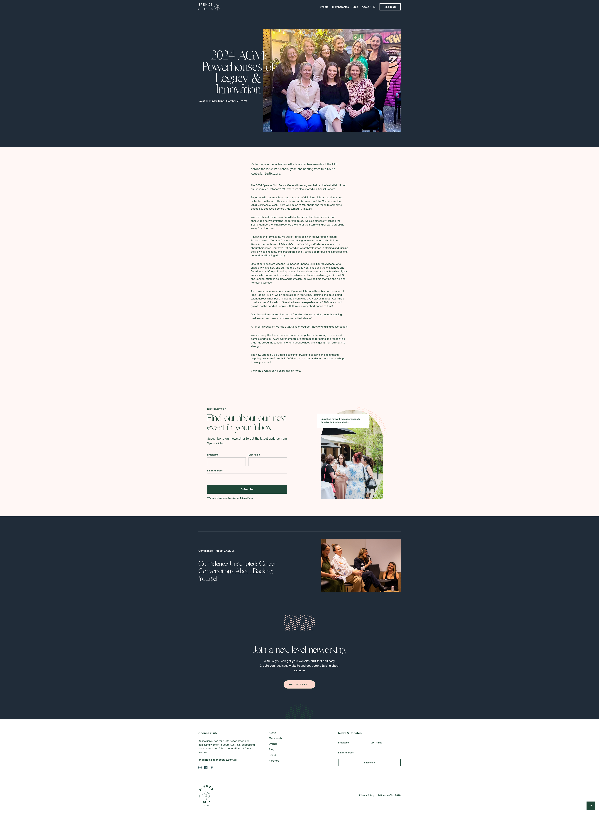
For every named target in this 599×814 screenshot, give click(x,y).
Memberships (340, 6)
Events (324, 6)
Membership (276, 738)
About (272, 732)
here (297, 370)
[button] (366, 7)
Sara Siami (284, 291)
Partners (274, 760)
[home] (209, 6)
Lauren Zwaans (325, 263)
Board (272, 755)
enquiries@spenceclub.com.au (217, 759)
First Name (213, 454)
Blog (355, 6)
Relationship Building (211, 101)
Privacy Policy (246, 498)
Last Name (254, 454)
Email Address (215, 470)
